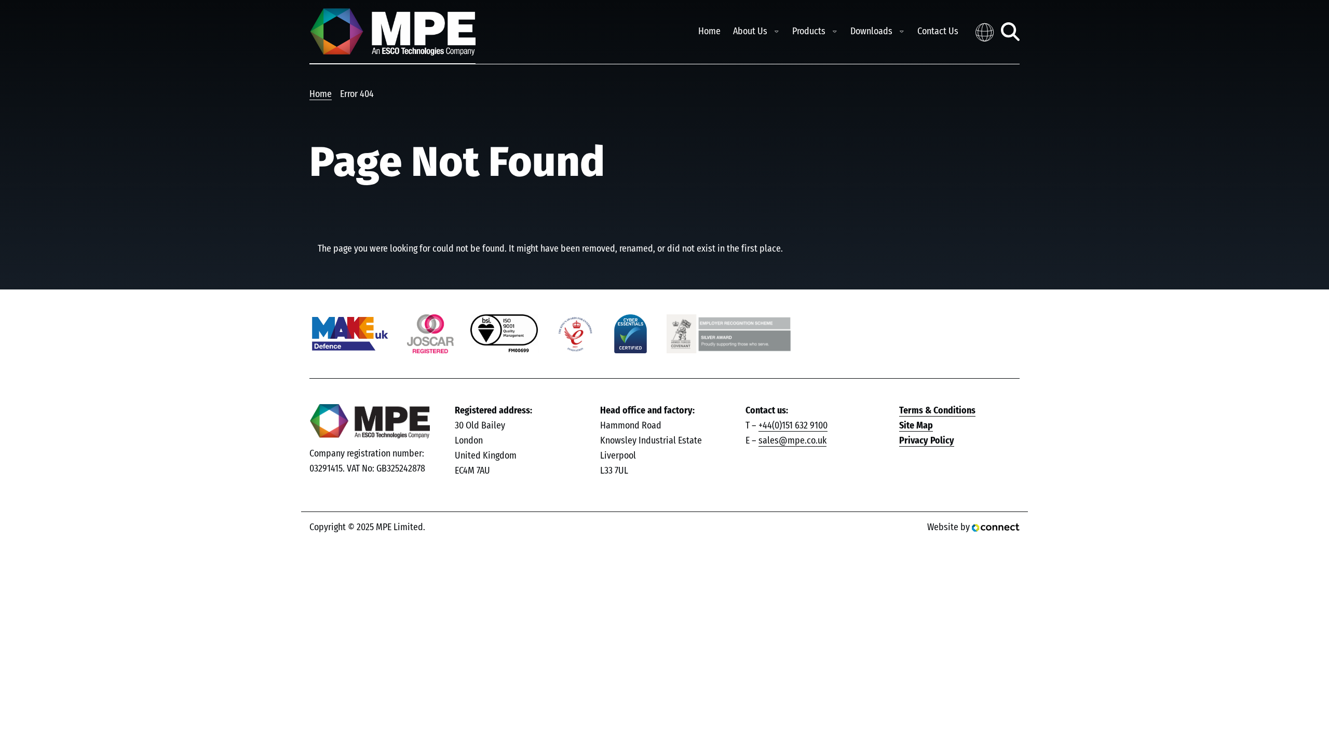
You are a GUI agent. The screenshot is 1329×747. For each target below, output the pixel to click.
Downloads (871, 31)
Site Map (916, 426)
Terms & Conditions (937, 411)
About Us (750, 31)
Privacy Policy (926, 441)
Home (709, 31)
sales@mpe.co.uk (792, 441)
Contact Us (937, 31)
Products (808, 31)
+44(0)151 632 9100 (793, 426)
